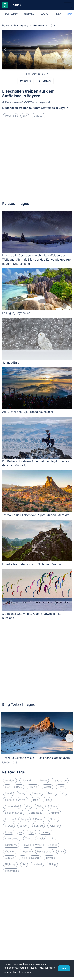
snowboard (11, 838)
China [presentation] (57, 13)
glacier (41, 838)
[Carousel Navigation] (37, 740)
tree (35, 799)
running (45, 832)
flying (40, 806)
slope (8, 799)
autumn (9, 857)
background (44, 851)
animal (22, 799)
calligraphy (35, 812)
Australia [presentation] (28, 13)
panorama (11, 870)
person (39, 819)
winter (47, 786)
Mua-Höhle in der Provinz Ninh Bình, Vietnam (32, 564)
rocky (8, 832)
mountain (10, 115)
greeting (54, 812)
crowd (9, 825)
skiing (52, 864)
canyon (36, 793)
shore (53, 806)
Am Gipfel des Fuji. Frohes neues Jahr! (28, 412)
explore (9, 819)
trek (27, 838)
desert (35, 857)
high (31, 832)
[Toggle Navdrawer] (68, 5)
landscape (60, 780)
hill (63, 793)
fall (23, 857)
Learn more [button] (26, 972)
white (38, 844)
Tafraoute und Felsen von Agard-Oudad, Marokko (36, 515)
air (20, 832)
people (24, 819)
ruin (47, 799)
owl (26, 844)
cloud (8, 793)
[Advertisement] (37, 161)
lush (61, 851)
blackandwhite (13, 812)
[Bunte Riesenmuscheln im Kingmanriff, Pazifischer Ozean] (68, 49)
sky (24, 115)
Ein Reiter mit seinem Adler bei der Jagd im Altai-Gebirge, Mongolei (35, 463)
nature (43, 780)
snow (61, 786)
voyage (26, 851)
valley (21, 793)
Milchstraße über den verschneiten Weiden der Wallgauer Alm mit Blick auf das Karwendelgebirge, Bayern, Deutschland (36, 259)
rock (19, 786)
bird (54, 838)
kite (28, 806)
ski (24, 864)
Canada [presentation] (44, 13)
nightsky (10, 864)
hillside (33, 786)
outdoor (38, 115)
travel (49, 857)
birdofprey (11, 844)
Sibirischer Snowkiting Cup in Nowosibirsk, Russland (31, 616)
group (53, 819)
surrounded (12, 806)
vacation (10, 851)
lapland (37, 864)
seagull (52, 844)
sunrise (38, 825)
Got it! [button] (64, 968)
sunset (23, 825)
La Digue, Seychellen (16, 313)
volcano (54, 825)
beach (51, 793)
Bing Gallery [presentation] (11, 13)
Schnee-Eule (10, 362)
